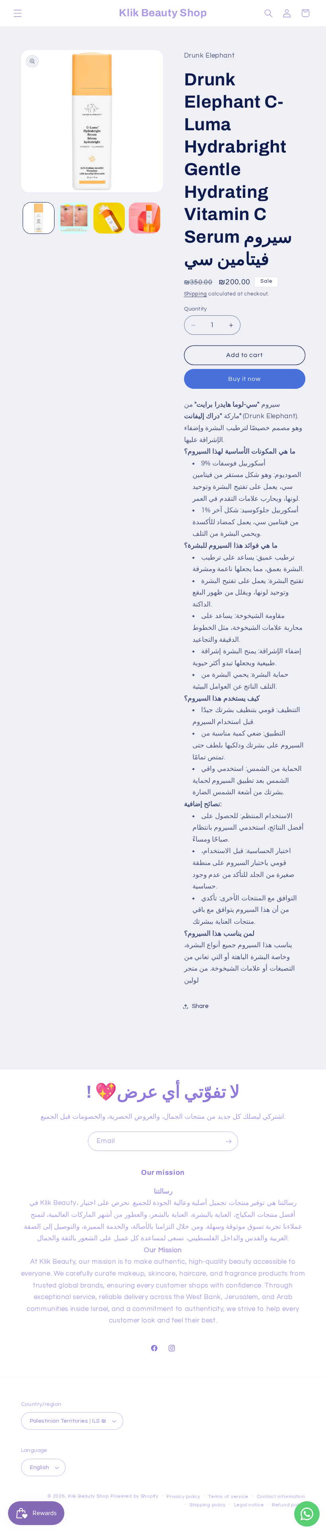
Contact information (281, 1496)
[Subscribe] (228, 1141)
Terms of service (228, 1496)
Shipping (195, 294)
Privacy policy (183, 1496)
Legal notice (249, 1505)
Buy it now (244, 379)
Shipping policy (208, 1505)
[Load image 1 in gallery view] (38, 218)
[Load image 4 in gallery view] (144, 218)
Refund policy (288, 1505)
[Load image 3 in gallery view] (108, 218)
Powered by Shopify (135, 1496)
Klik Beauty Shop (88, 1496)
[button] (17, 13)
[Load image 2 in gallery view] (73, 218)
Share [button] (200, 1006)
